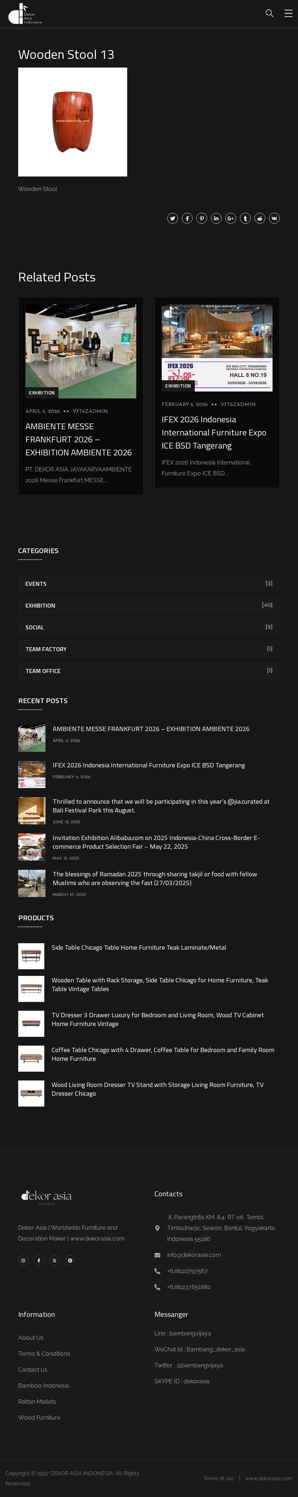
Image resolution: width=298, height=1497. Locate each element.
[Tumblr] (245, 218)
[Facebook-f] (39, 1260)
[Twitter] (172, 218)
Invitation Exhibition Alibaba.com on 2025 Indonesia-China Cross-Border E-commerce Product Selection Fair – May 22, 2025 (156, 842)
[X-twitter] (54, 1260)
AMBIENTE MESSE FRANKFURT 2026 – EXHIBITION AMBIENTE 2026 (78, 439)
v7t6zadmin (90, 411)
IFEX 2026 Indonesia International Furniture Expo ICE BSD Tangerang (214, 432)
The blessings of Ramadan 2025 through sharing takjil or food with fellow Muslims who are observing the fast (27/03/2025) (155, 878)
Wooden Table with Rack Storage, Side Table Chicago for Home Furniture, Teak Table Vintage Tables (160, 984)
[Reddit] (259, 218)
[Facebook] (187, 218)
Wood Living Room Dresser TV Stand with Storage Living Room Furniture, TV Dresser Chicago (157, 1089)
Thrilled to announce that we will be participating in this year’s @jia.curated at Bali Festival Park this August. (161, 805)
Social (34, 627)
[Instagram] (23, 1260)
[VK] (274, 218)
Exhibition (42, 392)
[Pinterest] (201, 218)
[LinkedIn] (216, 218)
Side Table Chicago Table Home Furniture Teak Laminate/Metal (139, 947)
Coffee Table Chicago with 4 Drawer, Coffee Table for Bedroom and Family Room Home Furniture (163, 1054)
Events (36, 583)
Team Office (43, 670)
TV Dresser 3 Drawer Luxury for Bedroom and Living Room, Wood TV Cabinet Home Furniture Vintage (158, 1019)
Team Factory (46, 649)
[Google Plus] (230, 218)
